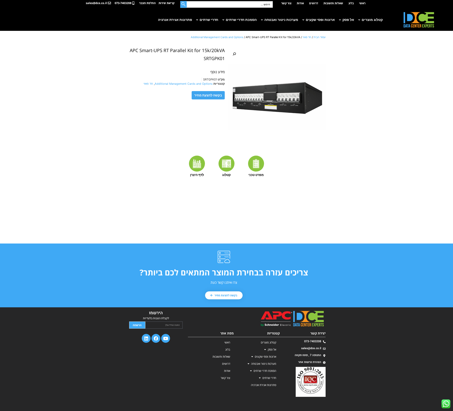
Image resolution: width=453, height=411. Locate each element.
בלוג (351, 3)
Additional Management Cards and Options (217, 37)
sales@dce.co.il (311, 348)
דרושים (313, 3)
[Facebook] (155, 338)
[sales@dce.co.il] (324, 348)
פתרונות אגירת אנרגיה (263, 385)
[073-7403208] (324, 341)
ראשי (362, 3)
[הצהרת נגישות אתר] (324, 362)
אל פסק (272, 349)
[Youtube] (165, 338)
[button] (370, 19)
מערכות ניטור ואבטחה (263, 364)
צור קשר (286, 3)
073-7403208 (312, 341)
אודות (300, 3)
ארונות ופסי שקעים (265, 357)
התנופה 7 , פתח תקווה (308, 355)
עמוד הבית (320, 37)
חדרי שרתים (269, 378)
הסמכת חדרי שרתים (265, 371)
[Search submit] (183, 4)
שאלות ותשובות (333, 3)
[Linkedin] (146, 338)
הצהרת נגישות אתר (309, 362)
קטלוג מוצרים (268, 342)
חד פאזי (307, 37)
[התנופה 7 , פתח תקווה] (324, 355)
